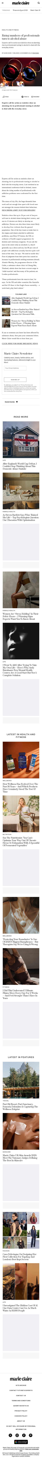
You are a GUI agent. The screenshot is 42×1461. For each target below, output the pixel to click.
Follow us (26, 96)
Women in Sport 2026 (20, 10)
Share (7, 96)
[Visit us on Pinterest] (30, 1435)
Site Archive (21, 1385)
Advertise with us (21, 1406)
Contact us (21, 1395)
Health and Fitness (10, 30)
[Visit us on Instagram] (17, 1435)
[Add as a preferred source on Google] (21, 1442)
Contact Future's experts (20, 1390)
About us (21, 1421)
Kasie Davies (8, 53)
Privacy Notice (27, 386)
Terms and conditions (21, 1400)
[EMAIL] (17, 401)
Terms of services (26, 385)
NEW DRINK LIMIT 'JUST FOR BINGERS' (18, 210)
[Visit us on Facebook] (24, 1435)
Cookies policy (21, 1416)
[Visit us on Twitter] (10, 1435)
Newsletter (36, 96)
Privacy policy (21, 1411)
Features (36, 53)
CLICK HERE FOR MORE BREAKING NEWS (20, 344)
